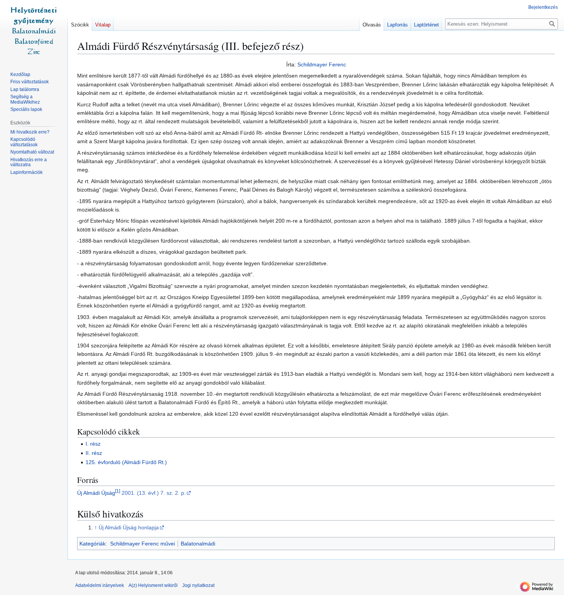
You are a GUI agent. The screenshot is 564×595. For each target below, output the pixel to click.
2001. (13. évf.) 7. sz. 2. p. (154, 493)
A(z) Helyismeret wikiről (153, 585)
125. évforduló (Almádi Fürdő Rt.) (126, 462)
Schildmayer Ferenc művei (142, 543)
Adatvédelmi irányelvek (99, 585)
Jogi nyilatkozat (198, 585)
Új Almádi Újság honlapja (129, 527)
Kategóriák (92, 543)
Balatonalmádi (198, 543)
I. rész (93, 444)
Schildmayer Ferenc (321, 64)
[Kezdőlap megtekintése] (33, 30)
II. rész (94, 453)
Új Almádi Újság (96, 493)
